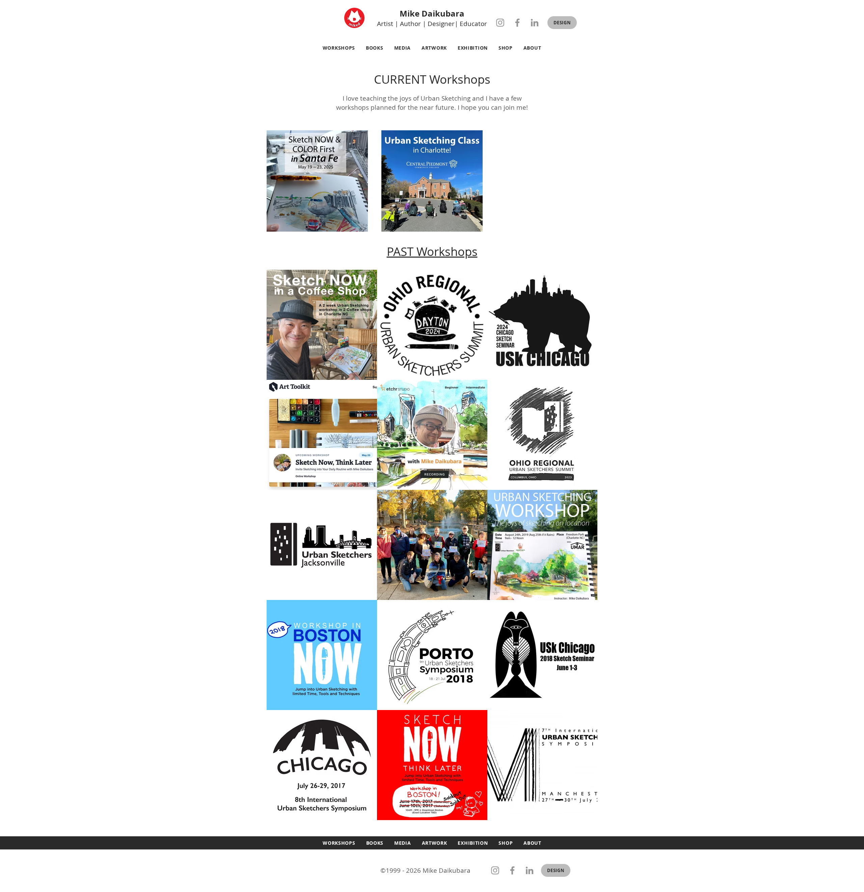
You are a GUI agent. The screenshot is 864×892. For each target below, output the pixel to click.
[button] (562, 22)
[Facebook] (517, 22)
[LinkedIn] (534, 22)
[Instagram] (500, 22)
